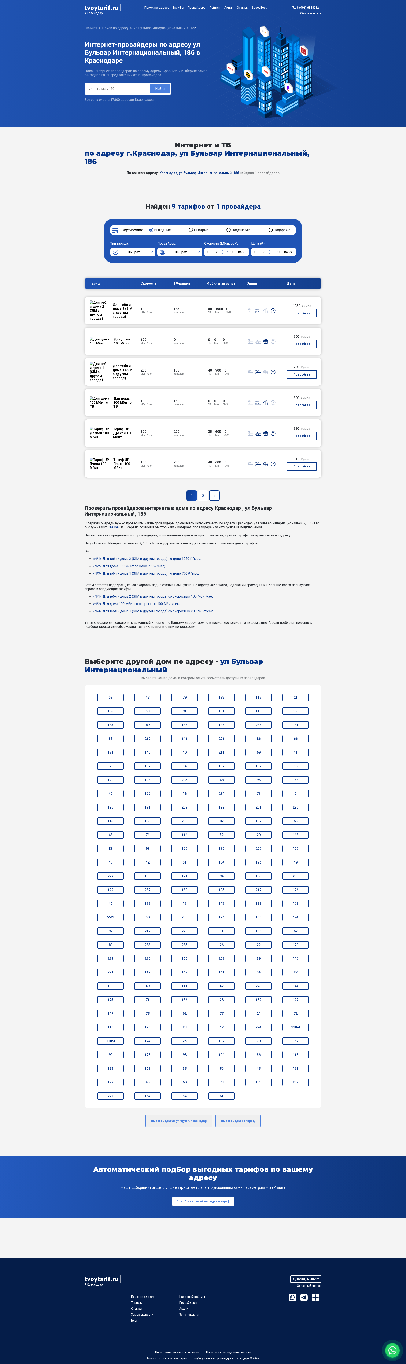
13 (185, 904)
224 (258, 1027)
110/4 (295, 1027)
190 (147, 1027)
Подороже (282, 230)
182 (295, 1041)
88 (110, 849)
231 (258, 807)
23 (185, 1027)
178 (147, 1055)
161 (221, 972)
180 (184, 890)
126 (221, 917)
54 (259, 972)
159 (295, 904)
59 (110, 697)
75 (259, 794)
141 (184, 739)
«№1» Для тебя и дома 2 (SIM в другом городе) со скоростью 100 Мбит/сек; (153, 596)
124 (147, 1041)
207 (295, 1082)
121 (184, 876)
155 (295, 711)
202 (258, 849)
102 (295, 849)
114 (184, 835)
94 (222, 876)
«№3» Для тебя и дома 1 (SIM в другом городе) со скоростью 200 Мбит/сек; (153, 611)
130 (147, 876)
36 (259, 1055)
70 (259, 1041)
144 (295, 986)
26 (222, 945)
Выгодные (162, 230)
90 (110, 1055)
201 (221, 739)
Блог (134, 1320)
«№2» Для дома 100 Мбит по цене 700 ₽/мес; (129, 566)
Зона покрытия (189, 1314)
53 (148, 711)
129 (110, 890)
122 (221, 807)
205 (184, 780)
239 (184, 807)
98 (185, 1055)
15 (296, 766)
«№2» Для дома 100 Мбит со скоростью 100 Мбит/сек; (136, 604)
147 (110, 1014)
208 (221, 959)
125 (110, 807)
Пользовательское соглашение (177, 1352)
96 (259, 780)
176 (295, 890)
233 (147, 945)
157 (258, 821)
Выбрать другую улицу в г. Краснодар (179, 1121)
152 (147, 766)
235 (184, 945)
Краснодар (95, 13)
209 (295, 876)
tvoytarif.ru (101, 7)
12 (148, 862)
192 (258, 766)
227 (110, 876)
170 (295, 945)
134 (147, 1096)
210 (147, 739)
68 (222, 780)
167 (184, 972)
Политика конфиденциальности (228, 1352)
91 (185, 711)
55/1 (110, 917)
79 (185, 697)
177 (147, 794)
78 (148, 1014)
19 (296, 862)
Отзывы (242, 8)
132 (258, 1000)
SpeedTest (259, 8)
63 (110, 835)
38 (185, 1069)
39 (259, 959)
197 (221, 1041)
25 (185, 1041)
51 (185, 862)
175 (110, 1000)
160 (184, 959)
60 (185, 1082)
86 (259, 739)
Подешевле (241, 230)
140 (147, 752)
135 (110, 711)
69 (259, 752)
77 (222, 1014)
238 (184, 917)
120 (110, 780)
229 (184, 931)
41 (296, 752)
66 (296, 739)
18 (110, 862)
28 (222, 1000)
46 (110, 904)
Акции (228, 8)
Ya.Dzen (315, 1297)
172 (184, 849)
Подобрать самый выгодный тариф (203, 1201)
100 (258, 917)
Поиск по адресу (156, 8)
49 (148, 986)
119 (258, 711)
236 (258, 725)
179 (110, 1082)
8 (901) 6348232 (308, 7)
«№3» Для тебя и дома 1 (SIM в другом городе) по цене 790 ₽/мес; (146, 574)
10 (185, 752)
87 (222, 821)
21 (296, 697)
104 (221, 1055)
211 (221, 752)
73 (222, 1082)
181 (110, 752)
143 (221, 904)
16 (185, 794)
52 (222, 835)
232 (110, 959)
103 (258, 876)
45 (148, 1082)
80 (110, 945)
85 (222, 1069)
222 (110, 1096)
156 (184, 1000)
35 (110, 739)
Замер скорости (142, 1314)
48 (259, 1069)
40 (110, 794)
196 (258, 862)
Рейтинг (215, 8)
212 (147, 931)
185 (110, 725)
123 (110, 1069)
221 (110, 972)
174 (295, 917)
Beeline (113, 527)
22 (259, 945)
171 (295, 1069)
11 (222, 931)
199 (258, 904)
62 (185, 1014)
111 (184, 986)
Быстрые (201, 230)
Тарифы (178, 8)
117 (258, 697)
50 (148, 917)
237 (147, 890)
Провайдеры (196, 8)
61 (222, 1096)
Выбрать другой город (238, 1121)
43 (148, 697)
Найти (160, 89)
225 (258, 986)
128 (147, 904)
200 (184, 821)
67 (296, 931)
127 (295, 1000)
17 (222, 1027)
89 (148, 725)
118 (295, 1055)
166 (258, 931)
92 (110, 931)
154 (221, 862)
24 (259, 1014)
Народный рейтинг (192, 1296)
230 (147, 959)
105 (221, 890)
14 (185, 766)
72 (296, 1014)
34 (185, 1096)
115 (110, 821)
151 (221, 711)
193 (221, 697)
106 (110, 986)
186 (184, 725)
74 (148, 835)
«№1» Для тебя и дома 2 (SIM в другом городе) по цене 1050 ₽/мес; (147, 559)
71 (148, 1000)
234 (221, 794)
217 (258, 890)
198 (147, 780)
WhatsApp (292, 1297)
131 (295, 725)
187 (221, 766)
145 (295, 959)
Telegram (304, 1297)
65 (296, 821)
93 (148, 849)
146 (221, 725)
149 (147, 972)
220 (295, 807)
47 (222, 986)
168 (295, 780)
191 (147, 807)
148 (295, 835)
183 (147, 821)
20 (259, 835)
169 (147, 1069)
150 (221, 849)
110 (110, 1027)
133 (258, 1082)
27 (296, 972)
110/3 (110, 1041)
